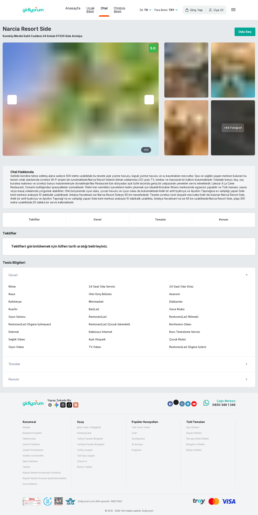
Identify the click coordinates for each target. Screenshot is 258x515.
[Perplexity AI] (63, 405)
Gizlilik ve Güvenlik (33, 455)
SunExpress (138, 438)
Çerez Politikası (31, 444)
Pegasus (136, 450)
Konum (223, 219)
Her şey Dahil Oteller (197, 438)
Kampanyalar (84, 433)
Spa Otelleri (192, 427)
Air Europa (137, 444)
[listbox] (145, 10)
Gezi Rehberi (30, 484)
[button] (170, 403)
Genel (97, 219)
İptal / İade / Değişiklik (89, 427)
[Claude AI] (75, 405)
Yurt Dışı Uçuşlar (86, 455)
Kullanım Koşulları (32, 433)
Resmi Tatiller (84, 467)
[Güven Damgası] (47, 501)
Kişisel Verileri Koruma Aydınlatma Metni (44, 478)
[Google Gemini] (56, 405)
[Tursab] (32, 501)
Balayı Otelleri (194, 450)
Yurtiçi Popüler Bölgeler (90, 438)
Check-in (82, 461)
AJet (134, 433)
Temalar (160, 219)
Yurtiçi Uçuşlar (85, 450)
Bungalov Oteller (195, 444)
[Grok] (69, 405)
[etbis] (58, 501)
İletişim (26, 427)
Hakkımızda (29, 438)
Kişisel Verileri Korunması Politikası (42, 472)
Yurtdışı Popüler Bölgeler (90, 444)
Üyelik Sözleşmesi (33, 450)
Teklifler (34, 219)
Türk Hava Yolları (141, 427)
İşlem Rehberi (30, 461)
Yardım (26, 467)
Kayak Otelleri (194, 433)
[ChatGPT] (50, 405)
